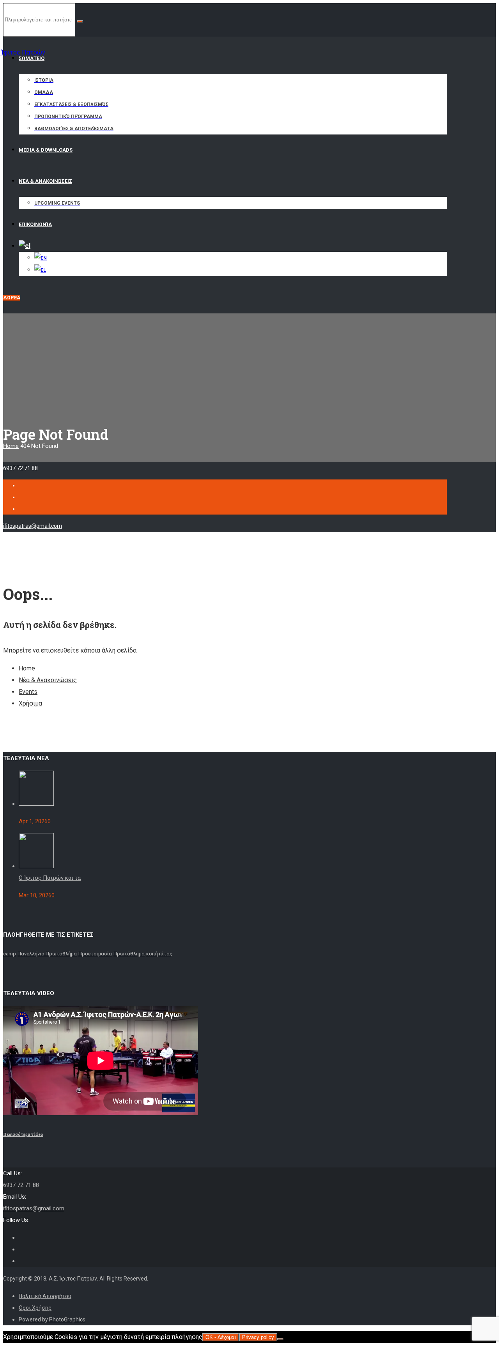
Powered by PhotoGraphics (52, 1319)
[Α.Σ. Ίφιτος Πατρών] (34, 48)
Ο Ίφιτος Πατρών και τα (50, 877)
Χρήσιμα (30, 703)
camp (9, 954)
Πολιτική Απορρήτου (45, 1296)
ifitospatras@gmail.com (32, 526)
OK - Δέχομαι (220, 1337)
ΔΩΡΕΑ (11, 298)
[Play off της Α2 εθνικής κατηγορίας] (36, 803)
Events (28, 691)
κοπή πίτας (159, 954)
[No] (280, 1339)
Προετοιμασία (95, 954)
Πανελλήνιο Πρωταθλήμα (47, 954)
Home (11, 445)
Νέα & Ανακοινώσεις (48, 680)
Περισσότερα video (23, 1134)
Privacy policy (258, 1337)
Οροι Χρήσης (35, 1308)
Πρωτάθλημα (129, 954)
